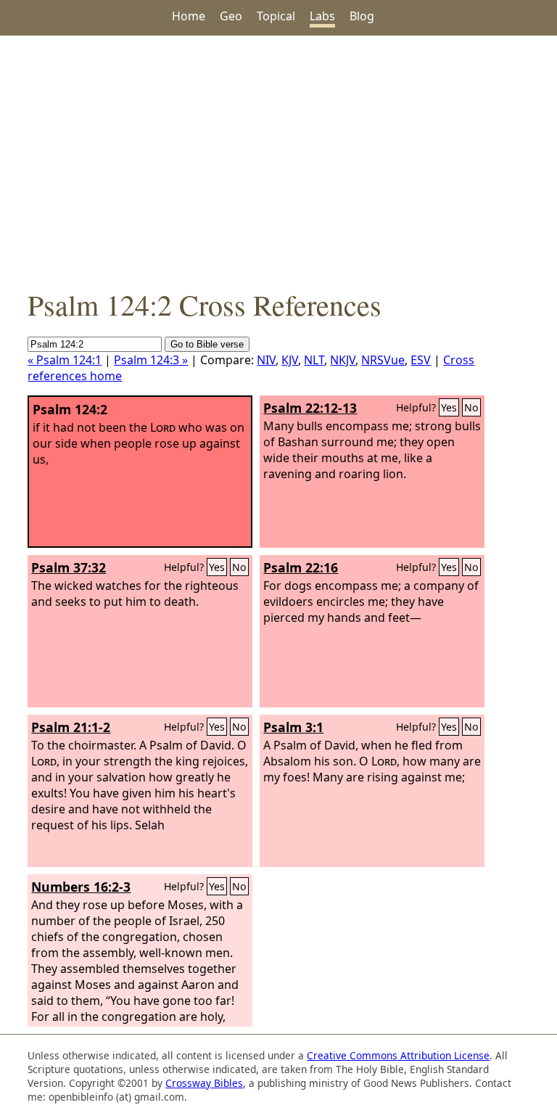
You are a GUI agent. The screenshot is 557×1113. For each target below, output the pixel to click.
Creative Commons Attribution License (398, 1055)
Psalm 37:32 (68, 567)
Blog (362, 16)
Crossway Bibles (204, 1083)
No (471, 407)
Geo (231, 16)
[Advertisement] (278, 160)
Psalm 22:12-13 (310, 407)
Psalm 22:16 (300, 567)
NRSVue (383, 360)
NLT (314, 360)
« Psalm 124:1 (65, 360)
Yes (449, 407)
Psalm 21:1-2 (70, 727)
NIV (266, 360)
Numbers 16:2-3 (81, 886)
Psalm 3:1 (293, 727)
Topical (276, 16)
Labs (322, 16)
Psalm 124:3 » (151, 360)
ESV (420, 360)
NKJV (342, 360)
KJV (289, 360)
